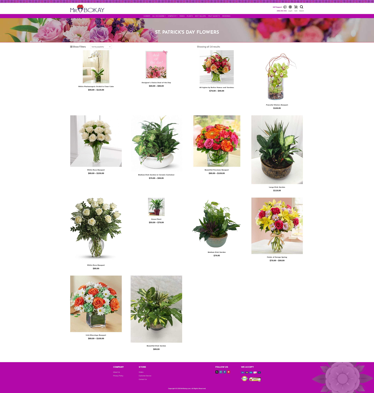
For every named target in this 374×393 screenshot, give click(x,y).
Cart (295, 11)
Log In (290, 11)
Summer (147, 16)
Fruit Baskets (214, 16)
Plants (190, 16)
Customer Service (145, 376)
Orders (141, 372)
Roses (182, 16)
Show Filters (79, 46)
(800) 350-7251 (282, 11)
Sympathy (172, 16)
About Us (116, 372)
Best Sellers (200, 16)
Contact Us (143, 379)
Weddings (226, 16)
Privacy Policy (118, 376)
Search (301, 11)
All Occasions (158, 16)
